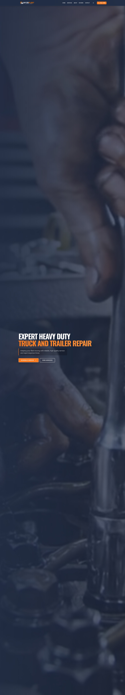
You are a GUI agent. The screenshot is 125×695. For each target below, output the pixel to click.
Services (69, 2)
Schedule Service (27, 360)
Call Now (102, 2)
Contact (87, 2)
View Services (47, 360)
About (75, 2)
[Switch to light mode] (93, 3)
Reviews (81, 2)
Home (63, 2)
